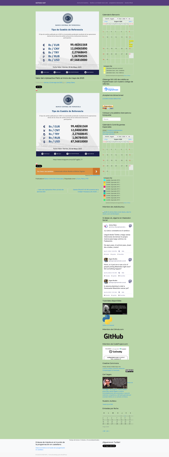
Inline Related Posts (95, 175)
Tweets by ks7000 (108, 404)
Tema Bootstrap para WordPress (57, 455)
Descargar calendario (109, 134)
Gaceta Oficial (129, 3)
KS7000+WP (41, 3)
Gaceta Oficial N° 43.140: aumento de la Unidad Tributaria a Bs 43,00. (86, 191)
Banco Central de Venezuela (53, 179)
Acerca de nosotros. (83, 3)
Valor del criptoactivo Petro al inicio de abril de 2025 (50, 191)
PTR (87, 179)
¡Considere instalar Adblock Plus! (112, 98)
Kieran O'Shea (127, 75)
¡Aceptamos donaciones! (116, 3)
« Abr (104, 431)
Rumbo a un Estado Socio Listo (99, 3)
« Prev (106, 21)
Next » (130, 21)
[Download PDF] (37, 90)
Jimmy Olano (71, 82)
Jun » (108, 431)
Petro (83, 179)
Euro (78, 179)
